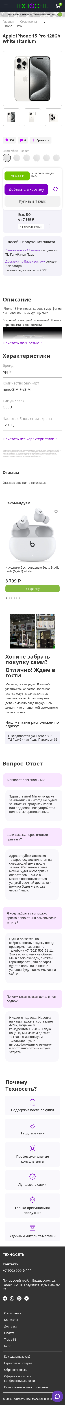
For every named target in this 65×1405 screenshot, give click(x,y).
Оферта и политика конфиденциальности (19, 1378)
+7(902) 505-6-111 (17, 1270)
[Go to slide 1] (6, 598)
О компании (12, 1313)
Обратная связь (15, 1370)
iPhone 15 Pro (12, 26)
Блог (7, 1346)
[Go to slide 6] (19, 598)
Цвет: (16, 150)
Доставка (10, 1326)
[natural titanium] (27, 158)
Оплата (9, 1333)
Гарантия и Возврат (18, 1363)
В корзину (32, 589)
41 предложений (31, 227)
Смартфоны (28, 22)
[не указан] (36, 158)
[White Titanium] (7, 158)
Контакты (11, 1320)
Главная (8, 22)
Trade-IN (10, 1340)
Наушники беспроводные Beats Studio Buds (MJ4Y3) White (32, 569)
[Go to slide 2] (9, 598)
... (45, 21)
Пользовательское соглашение (26, 1387)
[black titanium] (17, 158)
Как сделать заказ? (17, 1357)
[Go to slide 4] (14, 598)
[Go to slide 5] (16, 598)
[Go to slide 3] (11, 598)
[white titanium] (46, 158)
